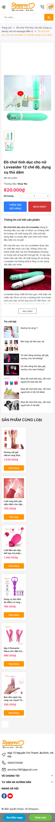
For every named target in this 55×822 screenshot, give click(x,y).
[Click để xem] (27, 66)
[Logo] (23, 7)
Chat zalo (40, 817)
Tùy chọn (14, 517)
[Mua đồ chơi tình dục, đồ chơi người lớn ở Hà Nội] (11, 405)
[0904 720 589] (42, 7)
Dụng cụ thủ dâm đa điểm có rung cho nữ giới (12, 601)
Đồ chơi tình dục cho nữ (16, 245)
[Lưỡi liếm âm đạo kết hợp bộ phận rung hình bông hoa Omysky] (14, 537)
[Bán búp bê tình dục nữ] (11, 346)
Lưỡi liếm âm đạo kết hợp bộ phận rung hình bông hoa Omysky (13, 552)
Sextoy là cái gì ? (29, 328)
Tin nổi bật (10, 321)
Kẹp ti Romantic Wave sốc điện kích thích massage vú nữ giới (13, 650)
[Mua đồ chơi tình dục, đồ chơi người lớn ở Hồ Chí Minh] (11, 393)
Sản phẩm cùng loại (22, 420)
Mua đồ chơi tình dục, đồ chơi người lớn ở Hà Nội (36, 403)
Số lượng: (9, 196)
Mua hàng (14, 468)
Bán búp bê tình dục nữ (32, 341)
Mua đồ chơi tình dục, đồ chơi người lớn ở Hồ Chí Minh (36, 390)
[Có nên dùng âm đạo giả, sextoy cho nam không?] (11, 370)
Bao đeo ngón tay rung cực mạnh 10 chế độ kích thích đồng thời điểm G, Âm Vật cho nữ (13, 699)
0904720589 (15, 762)
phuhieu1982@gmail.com (22, 769)
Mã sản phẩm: (11, 178)
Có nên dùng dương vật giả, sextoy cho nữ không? (35, 357)
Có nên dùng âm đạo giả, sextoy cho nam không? (33, 368)
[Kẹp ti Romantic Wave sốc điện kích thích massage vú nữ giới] (14, 635)
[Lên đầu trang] (48, 808)
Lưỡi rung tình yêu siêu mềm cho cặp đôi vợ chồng (13, 503)
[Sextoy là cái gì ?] (11, 332)
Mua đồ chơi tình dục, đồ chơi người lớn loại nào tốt (36, 380)
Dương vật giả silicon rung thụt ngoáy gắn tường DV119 (12, 454)
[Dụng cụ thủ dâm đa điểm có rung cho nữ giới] (14, 586)
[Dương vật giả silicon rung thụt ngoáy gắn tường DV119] (14, 439)
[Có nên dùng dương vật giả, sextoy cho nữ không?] (11, 358)
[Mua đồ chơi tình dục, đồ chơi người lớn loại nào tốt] (11, 381)
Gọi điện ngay (14, 817)
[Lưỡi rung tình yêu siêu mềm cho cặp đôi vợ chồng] (14, 488)
